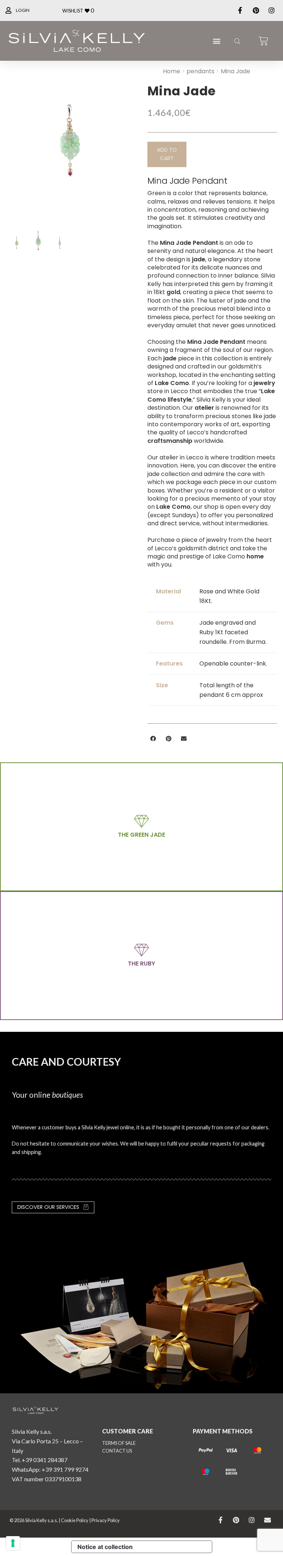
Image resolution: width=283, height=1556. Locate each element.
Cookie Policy (74, 1520)
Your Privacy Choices (175, 1546)
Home (171, 71)
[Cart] (263, 41)
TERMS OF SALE (119, 1443)
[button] (217, 41)
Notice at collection (105, 1546)
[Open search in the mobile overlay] (236, 41)
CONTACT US (117, 1451)
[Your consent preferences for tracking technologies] (13, 1543)
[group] (71, 145)
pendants (200, 71)
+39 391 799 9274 (65, 1469)
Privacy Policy (105, 1520)
